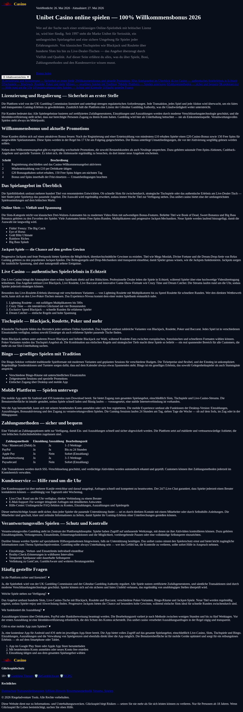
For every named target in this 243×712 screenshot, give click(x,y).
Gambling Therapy (20, 675)
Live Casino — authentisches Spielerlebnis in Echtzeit (204, 80)
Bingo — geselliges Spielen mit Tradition (91, 84)
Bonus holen (43, 73)
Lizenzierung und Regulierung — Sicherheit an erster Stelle (38, 80)
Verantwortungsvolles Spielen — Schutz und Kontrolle (67, 87)
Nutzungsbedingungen (30, 690)
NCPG (66, 675)
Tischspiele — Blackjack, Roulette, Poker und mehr (33, 84)
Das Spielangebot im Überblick (150, 80)
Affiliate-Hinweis (55, 690)
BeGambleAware (46, 675)
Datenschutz (9, 690)
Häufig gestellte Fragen (118, 87)
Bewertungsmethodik (79, 690)
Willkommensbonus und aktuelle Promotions (102, 80)
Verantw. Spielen (103, 690)
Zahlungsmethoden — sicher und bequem (192, 84)
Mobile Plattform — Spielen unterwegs (142, 84)
